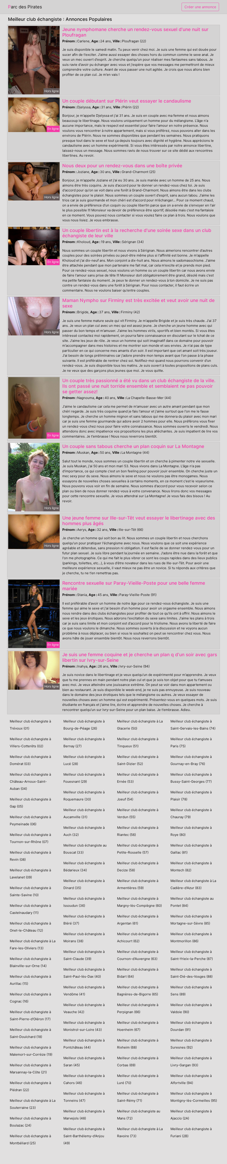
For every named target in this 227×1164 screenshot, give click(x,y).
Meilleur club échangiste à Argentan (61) (137, 919)
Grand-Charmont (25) (138, 172)
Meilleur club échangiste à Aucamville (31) (84, 813)
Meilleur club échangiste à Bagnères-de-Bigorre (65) (137, 990)
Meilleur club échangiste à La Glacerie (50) (140, 724)
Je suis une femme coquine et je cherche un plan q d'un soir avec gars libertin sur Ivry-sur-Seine (139, 657)
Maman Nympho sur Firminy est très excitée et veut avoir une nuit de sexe (138, 303)
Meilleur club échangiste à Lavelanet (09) (30, 873)
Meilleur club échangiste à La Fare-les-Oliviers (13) (32, 944)
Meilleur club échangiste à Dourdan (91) (191, 1026)
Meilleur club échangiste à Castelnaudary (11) (30, 909)
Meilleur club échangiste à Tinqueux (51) (137, 742)
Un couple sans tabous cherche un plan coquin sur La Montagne (133, 446)
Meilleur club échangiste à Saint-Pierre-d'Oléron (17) (30, 1015)
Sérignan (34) (133, 242)
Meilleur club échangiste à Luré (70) (137, 1079)
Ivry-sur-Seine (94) (134, 666)
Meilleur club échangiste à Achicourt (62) (137, 937)
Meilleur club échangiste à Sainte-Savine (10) (30, 891)
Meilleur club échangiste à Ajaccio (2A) (191, 1114)
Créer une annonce (200, 7)
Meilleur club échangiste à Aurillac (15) (30, 980)
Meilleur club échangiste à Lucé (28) (84, 760)
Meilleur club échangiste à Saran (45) (84, 1061)
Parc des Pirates (25, 7)
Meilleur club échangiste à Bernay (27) (84, 742)
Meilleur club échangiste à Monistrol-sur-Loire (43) (84, 1026)
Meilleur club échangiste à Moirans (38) (84, 937)
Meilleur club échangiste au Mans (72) (138, 1114)
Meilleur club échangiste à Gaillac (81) (191, 849)
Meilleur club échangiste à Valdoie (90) (191, 1008)
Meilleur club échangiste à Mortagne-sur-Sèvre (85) (191, 919)
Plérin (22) (130, 107)
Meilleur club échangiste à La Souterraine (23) (32, 1104)
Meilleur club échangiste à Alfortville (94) (191, 1079)
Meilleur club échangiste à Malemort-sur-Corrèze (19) (31, 1051)
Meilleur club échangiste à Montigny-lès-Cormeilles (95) (193, 1097)
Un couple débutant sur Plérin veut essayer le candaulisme (126, 101)
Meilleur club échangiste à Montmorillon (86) (191, 937)
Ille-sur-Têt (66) (131, 529)
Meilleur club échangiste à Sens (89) (191, 990)
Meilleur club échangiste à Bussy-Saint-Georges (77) (191, 778)
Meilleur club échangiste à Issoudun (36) (84, 902)
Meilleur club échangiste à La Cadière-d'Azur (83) (193, 884)
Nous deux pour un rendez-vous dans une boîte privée (122, 165)
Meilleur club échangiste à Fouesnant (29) (84, 778)
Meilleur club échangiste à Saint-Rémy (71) (137, 1097)
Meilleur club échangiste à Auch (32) (84, 831)
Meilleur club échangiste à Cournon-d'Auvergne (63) (137, 955)
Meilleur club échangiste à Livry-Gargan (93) (191, 1061)
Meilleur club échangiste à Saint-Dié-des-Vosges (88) (191, 973)
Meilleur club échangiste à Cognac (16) (30, 997)
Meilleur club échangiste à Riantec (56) (137, 831)
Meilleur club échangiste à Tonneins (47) (84, 1097)
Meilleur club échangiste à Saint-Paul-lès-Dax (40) (84, 973)
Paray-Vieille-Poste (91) (138, 595)
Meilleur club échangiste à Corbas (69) (137, 1061)
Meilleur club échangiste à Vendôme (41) (84, 990)
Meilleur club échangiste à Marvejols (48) (84, 1114)
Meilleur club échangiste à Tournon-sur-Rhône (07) (30, 838)
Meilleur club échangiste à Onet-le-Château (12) (30, 926)
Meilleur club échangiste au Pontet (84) (192, 902)
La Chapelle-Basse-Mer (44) (148, 398)
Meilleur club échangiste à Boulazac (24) (30, 1121)
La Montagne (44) (135, 452)
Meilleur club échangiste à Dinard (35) (84, 884)
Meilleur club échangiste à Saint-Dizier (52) (137, 760)
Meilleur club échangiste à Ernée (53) (137, 778)
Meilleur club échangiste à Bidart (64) (137, 973)
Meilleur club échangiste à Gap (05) (30, 802)
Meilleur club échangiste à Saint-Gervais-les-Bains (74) (192, 724)
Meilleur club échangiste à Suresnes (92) (191, 1043)
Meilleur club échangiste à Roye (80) (191, 831)
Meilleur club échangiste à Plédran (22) (30, 1086)
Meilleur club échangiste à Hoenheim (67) (137, 1026)
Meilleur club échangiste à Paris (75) (191, 742)
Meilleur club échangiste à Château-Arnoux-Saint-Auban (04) (30, 781)
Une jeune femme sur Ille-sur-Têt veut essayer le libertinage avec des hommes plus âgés (138, 520)
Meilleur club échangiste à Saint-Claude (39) (84, 955)
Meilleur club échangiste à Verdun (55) (137, 813)
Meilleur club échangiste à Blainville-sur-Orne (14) (30, 962)
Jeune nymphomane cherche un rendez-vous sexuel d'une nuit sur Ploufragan (135, 32)
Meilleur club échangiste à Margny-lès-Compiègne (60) (139, 902)
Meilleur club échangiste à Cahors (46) (84, 1079)
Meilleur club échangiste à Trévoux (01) (30, 724)
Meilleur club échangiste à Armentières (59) (137, 884)
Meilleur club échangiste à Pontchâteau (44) (84, 1043)
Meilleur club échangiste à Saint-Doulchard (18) (30, 1033)
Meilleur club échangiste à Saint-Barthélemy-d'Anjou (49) (84, 1136)
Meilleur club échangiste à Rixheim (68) (137, 1043)
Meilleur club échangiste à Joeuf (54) (137, 795)
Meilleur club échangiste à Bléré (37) (84, 919)
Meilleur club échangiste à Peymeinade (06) (30, 820)
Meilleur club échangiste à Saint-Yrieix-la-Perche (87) (191, 955)
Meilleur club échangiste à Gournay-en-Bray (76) (191, 760)
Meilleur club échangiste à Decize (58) (137, 866)
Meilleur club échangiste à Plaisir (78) (191, 795)
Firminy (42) (130, 312)
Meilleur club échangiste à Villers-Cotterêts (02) (30, 742)
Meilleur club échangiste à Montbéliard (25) (30, 1139)
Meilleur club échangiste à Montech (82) (191, 866)
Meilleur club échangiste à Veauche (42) (84, 1008)
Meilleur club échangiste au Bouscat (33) (85, 849)
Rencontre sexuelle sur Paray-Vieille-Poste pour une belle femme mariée (133, 585)
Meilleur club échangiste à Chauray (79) (191, 813)
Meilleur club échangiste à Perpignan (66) (137, 1008)
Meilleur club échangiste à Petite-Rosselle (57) (137, 849)
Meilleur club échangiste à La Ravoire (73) (140, 1132)
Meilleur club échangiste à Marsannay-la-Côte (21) (30, 1068)
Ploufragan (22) (134, 41)
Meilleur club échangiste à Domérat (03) (30, 760)
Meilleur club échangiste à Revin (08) (30, 856)
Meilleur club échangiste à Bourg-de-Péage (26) (84, 724)
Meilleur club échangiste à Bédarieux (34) (84, 866)
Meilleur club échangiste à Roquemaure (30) (84, 795)
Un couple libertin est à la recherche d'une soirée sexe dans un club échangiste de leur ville (136, 233)
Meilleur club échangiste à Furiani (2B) (191, 1132)
